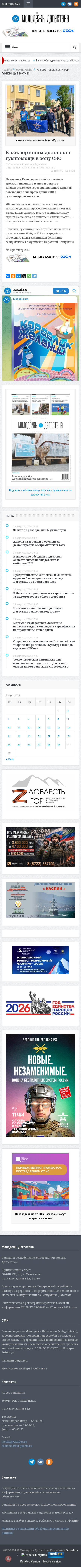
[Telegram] (34, 276)
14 (48, 727)
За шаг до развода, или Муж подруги (39, 530)
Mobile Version (52, 1561)
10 (9, 727)
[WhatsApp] (29, 276)
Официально (47, 167)
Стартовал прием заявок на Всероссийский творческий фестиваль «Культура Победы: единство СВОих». (44, 644)
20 (38, 736)
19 (29, 736)
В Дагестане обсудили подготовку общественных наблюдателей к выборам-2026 (37, 560)
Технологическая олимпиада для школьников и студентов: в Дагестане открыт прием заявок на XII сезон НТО (41, 663)
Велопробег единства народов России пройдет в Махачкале (39, 60)
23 (68, 736)
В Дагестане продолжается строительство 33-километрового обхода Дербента (43, 594)
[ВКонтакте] (8, 276)
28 (48, 744)
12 (29, 727)
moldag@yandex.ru (14, 1441)
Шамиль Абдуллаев (34, 164)
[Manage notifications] (8, 1559)
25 (19, 744)
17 (9, 736)
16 (68, 727)
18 (19, 736)
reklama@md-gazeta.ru (17, 1446)
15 (58, 727)
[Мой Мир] (18, 276)
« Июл (10, 759)
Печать (58, 171)
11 (19, 727)
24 (9, 744)
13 (38, 727)
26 (29, 744)
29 (58, 744)
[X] (23, 276)
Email (72, 171)
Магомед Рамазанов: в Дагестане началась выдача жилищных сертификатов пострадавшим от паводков (44, 626)
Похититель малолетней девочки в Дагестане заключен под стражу (38, 609)
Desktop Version (30, 1561)
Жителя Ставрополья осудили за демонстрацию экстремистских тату (39, 543)
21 (48, 736)
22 (58, 736)
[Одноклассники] (13, 276)
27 (38, 744)
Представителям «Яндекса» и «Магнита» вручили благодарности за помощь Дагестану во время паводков (42, 578)
